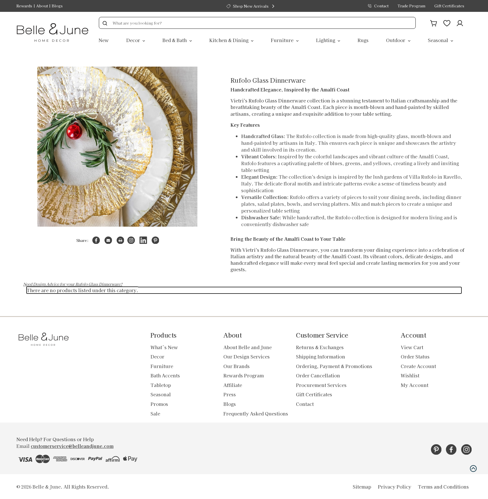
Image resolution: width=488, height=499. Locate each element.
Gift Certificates (449, 5)
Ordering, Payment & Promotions (334, 366)
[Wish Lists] (447, 22)
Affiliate (232, 385)
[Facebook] (96, 240)
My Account (414, 385)
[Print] (120, 240)
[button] (473, 468)
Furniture (283, 40)
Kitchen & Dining (229, 40)
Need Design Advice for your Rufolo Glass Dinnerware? (72, 284)
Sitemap (362, 486)
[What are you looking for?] (104, 23)
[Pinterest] (155, 240)
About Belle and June (247, 347)
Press (229, 394)
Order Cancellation (318, 375)
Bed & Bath (175, 40)
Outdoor (396, 40)
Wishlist (410, 375)
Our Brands (236, 366)
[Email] (108, 240)
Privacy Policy (394, 486)
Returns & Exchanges (320, 347)
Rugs (363, 40)
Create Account (418, 366)
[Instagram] (131, 240)
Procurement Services (321, 385)
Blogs (57, 5)
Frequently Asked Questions (255, 413)
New (104, 40)
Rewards (24, 5)
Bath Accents (165, 375)
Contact (381, 5)
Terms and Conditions (443, 486)
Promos (159, 403)
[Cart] (433, 22)
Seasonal (438, 40)
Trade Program (411, 5)
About (42, 5)
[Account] (460, 22)
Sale (155, 413)
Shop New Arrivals (251, 6)
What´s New (164, 347)
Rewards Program (243, 375)
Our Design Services (246, 356)
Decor (133, 40)
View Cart (412, 347)
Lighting (326, 40)
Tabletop (161, 385)
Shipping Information (320, 356)
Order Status (415, 356)
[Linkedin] (143, 240)
